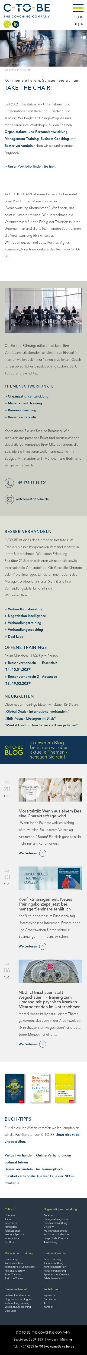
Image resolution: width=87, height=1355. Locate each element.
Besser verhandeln (19, 146)
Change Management (56, 1219)
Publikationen (12, 1231)
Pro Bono (10, 1242)
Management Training (22, 139)
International (12, 1238)
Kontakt (48, 1307)
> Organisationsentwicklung (26, 396)
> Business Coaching (20, 410)
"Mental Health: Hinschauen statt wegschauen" (41, 725)
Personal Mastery (15, 1271)
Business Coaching (55, 139)
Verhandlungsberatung (18, 1295)
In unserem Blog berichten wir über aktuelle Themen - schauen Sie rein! (49, 750)
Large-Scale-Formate (56, 1238)
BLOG (79, 17)
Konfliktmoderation (55, 1267)
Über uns (10, 1215)
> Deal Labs (14, 637)
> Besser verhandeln (20, 417)
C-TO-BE (10, 1209)
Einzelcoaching (52, 1259)
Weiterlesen (31, 853)
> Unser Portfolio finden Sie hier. (30, 167)
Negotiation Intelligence (19, 1299)
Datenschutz (51, 1299)
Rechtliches (51, 1289)
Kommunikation (14, 1263)
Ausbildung (50, 1242)
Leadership (11, 1259)
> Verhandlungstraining (23, 623)
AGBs (47, 1303)
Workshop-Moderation (57, 1235)
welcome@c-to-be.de (32, 499)
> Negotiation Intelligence (25, 616)
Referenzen (11, 1223)
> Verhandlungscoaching (24, 630)
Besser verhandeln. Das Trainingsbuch (34, 1169)
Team (8, 1219)
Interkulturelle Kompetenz (20, 1267)
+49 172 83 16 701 (31, 483)
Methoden (11, 1227)
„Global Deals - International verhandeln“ (37, 712)
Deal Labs (10, 1311)
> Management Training (23, 403)
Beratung (49, 1215)
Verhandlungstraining (17, 1303)
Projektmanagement (55, 1231)
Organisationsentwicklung (60, 1209)
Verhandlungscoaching (18, 1307)
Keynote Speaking (15, 1235)
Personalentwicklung (55, 1223)
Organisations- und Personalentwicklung (36, 132)
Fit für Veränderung (55, 1271)
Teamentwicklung (53, 1263)
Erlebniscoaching (54, 1278)
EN (82, 24)
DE (75, 24)
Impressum (50, 1295)
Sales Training (13, 1275)
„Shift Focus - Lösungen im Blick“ (30, 719)
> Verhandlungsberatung (24, 609)
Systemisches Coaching (57, 1275)
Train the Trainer (14, 1278)
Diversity (49, 1227)
